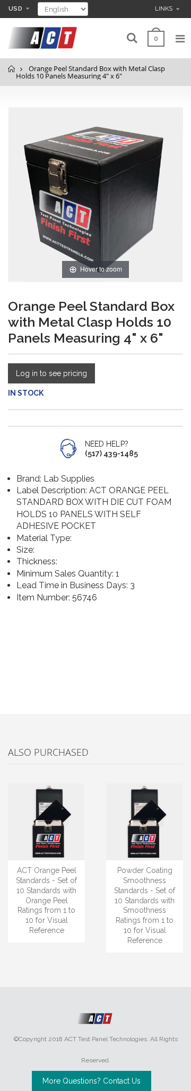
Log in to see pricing (51, 373)
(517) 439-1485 (111, 453)
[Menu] (180, 38)
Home (12, 68)
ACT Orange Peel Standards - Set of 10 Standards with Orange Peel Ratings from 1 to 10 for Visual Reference (46, 900)
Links (163, 8)
